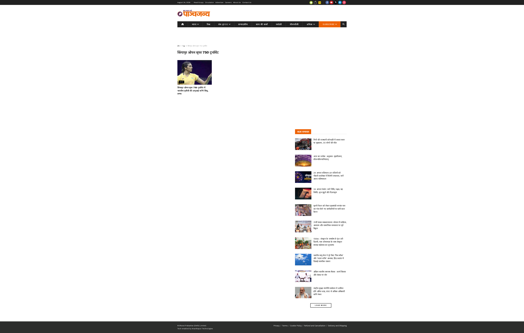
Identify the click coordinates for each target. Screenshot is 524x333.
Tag (183, 46)
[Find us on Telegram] (340, 2)
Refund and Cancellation (314, 326)
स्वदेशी (279, 24)
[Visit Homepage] (193, 13)
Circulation (209, 2)
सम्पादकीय (243, 24)
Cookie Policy (296, 326)
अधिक (309, 24)
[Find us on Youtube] (331, 2)
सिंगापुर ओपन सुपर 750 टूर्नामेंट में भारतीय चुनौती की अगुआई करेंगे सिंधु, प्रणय (192, 90)
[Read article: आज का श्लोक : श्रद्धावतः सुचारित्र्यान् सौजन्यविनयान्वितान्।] (303, 160)
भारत (194, 24)
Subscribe (328, 24)
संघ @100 (223, 24)
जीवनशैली (294, 24)
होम (178, 46)
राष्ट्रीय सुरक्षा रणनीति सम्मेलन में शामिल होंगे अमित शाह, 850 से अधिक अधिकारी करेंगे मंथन (329, 291)
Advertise (219, 2)
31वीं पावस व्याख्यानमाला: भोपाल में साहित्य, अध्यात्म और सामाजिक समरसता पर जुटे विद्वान (329, 225)
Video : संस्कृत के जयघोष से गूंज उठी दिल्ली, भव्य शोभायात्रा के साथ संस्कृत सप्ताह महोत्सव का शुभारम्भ (328, 241)
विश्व (208, 24)
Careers (228, 2)
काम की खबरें (262, 24)
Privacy (276, 326)
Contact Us (246, 2)
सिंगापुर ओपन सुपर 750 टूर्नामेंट (197, 46)
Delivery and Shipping (337, 326)
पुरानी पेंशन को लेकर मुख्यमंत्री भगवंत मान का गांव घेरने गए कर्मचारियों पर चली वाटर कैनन (329, 208)
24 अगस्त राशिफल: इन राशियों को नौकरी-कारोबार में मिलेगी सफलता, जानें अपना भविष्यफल (328, 175)
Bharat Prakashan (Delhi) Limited (192, 326)
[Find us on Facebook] (327, 2)
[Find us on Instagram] (344, 2)
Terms (285, 326)
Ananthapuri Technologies (202, 329)
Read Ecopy (198, 2)
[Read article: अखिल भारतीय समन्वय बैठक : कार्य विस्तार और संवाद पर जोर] (303, 276)
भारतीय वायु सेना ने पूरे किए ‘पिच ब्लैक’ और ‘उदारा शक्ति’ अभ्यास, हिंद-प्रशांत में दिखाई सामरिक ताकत (328, 258)
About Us (237, 2)
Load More (321, 305)
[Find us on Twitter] (335, 2)
